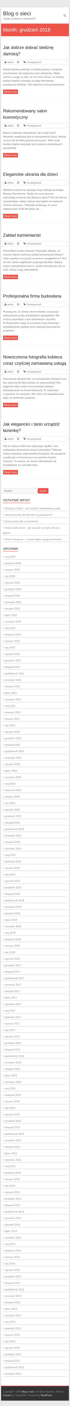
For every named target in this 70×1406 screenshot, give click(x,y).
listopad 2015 (12, 1127)
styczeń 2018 (12, 958)
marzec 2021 (12, 718)
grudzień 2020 (13, 738)
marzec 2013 (12, 1334)
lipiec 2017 (11, 997)
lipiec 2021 (11, 692)
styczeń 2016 (12, 1114)
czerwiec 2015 (13, 1159)
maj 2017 (10, 1010)
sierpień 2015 (12, 1146)
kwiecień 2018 (13, 939)
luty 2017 (10, 1030)
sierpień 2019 (12, 842)
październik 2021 (14, 673)
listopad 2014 (12, 1205)
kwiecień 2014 (13, 1250)
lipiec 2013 (11, 1308)
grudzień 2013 (13, 1276)
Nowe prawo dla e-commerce (21, 521)
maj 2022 (10, 628)
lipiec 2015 (11, 1153)
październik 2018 (14, 900)
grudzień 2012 (13, 1354)
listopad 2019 (12, 822)
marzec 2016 (12, 1101)
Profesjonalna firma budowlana (32, 296)
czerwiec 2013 (13, 1315)
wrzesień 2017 (13, 984)
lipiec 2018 (11, 919)
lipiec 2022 (11, 615)
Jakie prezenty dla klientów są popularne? (28, 514)
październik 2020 (14, 751)
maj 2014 (10, 1244)
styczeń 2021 (12, 731)
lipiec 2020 (11, 770)
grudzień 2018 (13, 887)
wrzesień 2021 (13, 680)
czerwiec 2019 (13, 848)
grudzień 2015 (13, 1120)
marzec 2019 (12, 868)
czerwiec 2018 (13, 926)
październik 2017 (14, 978)
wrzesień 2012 (13, 1373)
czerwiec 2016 (13, 1082)
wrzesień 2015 (13, 1140)
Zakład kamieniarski (22, 235)
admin (10, 62)
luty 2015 (10, 1185)
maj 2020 (10, 783)
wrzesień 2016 (13, 1062)
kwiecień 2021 (13, 712)
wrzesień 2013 (13, 1296)
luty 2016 (10, 1107)
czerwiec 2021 (13, 699)
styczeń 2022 (12, 654)
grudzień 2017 (13, 965)
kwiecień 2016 (13, 1094)
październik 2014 (14, 1211)
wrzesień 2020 (13, 757)
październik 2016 (14, 1056)
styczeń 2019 (12, 881)
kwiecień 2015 (13, 1172)
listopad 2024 (12, 595)
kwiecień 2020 (13, 790)
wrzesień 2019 (13, 835)
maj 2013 (10, 1321)
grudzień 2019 (13, 816)
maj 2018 (10, 932)
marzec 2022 (12, 641)
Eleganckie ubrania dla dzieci (30, 174)
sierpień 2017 (12, 991)
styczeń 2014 (12, 1270)
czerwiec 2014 (13, 1237)
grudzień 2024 (13, 589)
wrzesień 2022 (13, 602)
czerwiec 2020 (13, 777)
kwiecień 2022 (13, 634)
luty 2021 (10, 725)
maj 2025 (10, 556)
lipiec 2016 (11, 1075)
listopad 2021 (12, 667)
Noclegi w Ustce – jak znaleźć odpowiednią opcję (32, 508)
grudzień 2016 (13, 1043)
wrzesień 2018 (13, 906)
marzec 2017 (12, 1023)
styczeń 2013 (12, 1347)
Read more (10, 91)
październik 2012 (14, 1367)
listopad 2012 (12, 1360)
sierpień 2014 (12, 1224)
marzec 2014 (12, 1257)
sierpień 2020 (12, 764)
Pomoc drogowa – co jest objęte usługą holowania (33, 539)
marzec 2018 (12, 945)
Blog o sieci (17, 13)
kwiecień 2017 (13, 1017)
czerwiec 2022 (13, 621)
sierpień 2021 (12, 686)
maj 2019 (10, 855)
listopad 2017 (12, 971)
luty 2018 (10, 952)
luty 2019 (10, 874)
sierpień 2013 (12, 1302)
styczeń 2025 (12, 582)
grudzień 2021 (13, 660)
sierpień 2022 (12, 608)
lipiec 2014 (11, 1231)
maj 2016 (10, 1088)
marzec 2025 (12, 569)
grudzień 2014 (13, 1198)
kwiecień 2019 (13, 861)
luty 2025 (10, 576)
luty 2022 (10, 647)
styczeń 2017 (12, 1036)
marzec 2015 (12, 1179)
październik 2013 (14, 1289)
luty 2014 (10, 1263)
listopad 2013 (12, 1283)
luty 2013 (10, 1341)
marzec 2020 (12, 796)
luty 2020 (10, 803)
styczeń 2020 (12, 809)
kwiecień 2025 (13, 563)
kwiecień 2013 (13, 1328)
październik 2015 (14, 1133)
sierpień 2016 (12, 1069)
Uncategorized (34, 62)
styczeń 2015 (12, 1192)
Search (43, 491)
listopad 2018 (12, 893)
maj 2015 (10, 1166)
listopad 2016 (12, 1049)
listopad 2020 (12, 744)
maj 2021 (10, 705)
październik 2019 (14, 829)
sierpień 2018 (12, 913)
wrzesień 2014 (13, 1218)
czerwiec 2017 (13, 1004)
